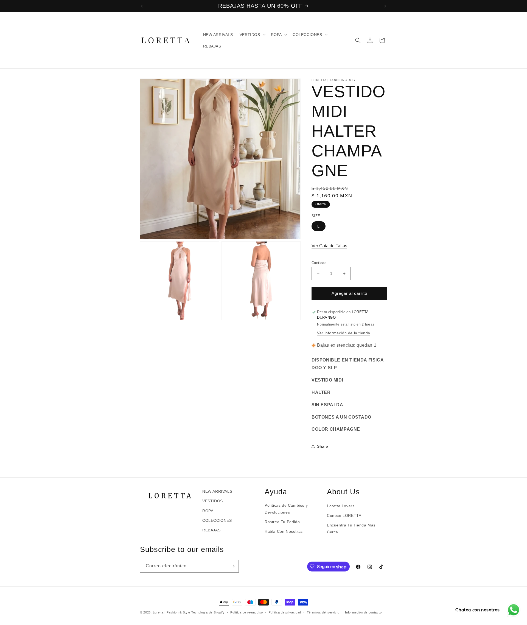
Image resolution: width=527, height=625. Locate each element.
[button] (252, 34)
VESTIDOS (212, 501)
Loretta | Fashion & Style (171, 612)
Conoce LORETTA (344, 515)
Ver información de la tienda (343, 333)
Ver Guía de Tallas (329, 245)
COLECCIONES (217, 520)
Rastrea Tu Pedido (282, 522)
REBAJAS (211, 530)
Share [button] (322, 446)
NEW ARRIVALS (217, 491)
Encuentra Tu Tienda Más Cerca (351, 528)
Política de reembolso (246, 612)
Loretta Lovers (340, 506)
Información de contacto (363, 612)
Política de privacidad (285, 612)
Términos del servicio (323, 612)
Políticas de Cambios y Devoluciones (286, 508)
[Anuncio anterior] (142, 6)
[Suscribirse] (232, 566)
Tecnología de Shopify (208, 612)
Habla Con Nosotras (284, 531)
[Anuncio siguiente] (385, 6)
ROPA (207, 511)
